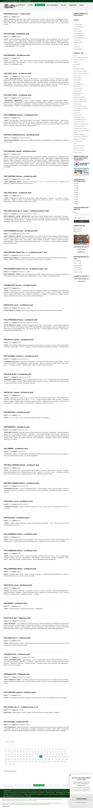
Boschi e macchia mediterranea (81, 73)
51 (20, 754)
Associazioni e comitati (79, 68)
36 (38, 751)
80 (43, 756)
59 (44, 754)
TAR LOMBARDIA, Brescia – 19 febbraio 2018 (20, 320)
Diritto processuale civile (79, 97)
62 (53, 754)
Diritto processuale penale (80, 101)
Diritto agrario (77, 82)
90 (9, 759)
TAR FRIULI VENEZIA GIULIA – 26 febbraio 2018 (21, 135)
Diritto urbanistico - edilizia (23, 179)
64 (59, 754)
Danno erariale (77, 79)
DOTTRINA (30, 5)
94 (20, 759)
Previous (8, 741)
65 (62, 754)
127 (65, 761)
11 (30, 749)
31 (23, 751)
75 (29, 756)
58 (41, 754)
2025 (75, 185)
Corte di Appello (77, 31)
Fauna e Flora (20, 710)
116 (29, 761)
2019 (75, 199)
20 (55, 749)
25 (6, 751)
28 (14, 751)
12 (32, 749)
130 (13, 763)
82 (49, 756)
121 (45, 761)
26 (9, 751)
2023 (75, 190)
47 (9, 754)
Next (12, 741)
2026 (75, 183)
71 (17, 756)
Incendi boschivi (77, 115)
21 (58, 749)
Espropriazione (77, 110)
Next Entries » (14, 771)
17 (47, 749)
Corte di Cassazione (78, 33)
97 (29, 759)
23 (64, 749)
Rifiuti (18, 16)
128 (6, 763)
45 (64, 751)
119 (39, 761)
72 (20, 756)
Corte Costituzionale (78, 26)
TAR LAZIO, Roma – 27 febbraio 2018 (17, 73)
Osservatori (63, 5)
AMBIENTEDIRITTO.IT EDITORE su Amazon (81, 278)
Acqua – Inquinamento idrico (80, 57)
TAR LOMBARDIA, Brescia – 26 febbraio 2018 (20, 115)
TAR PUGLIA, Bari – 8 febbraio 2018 (17, 618)
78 (37, 756)
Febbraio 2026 (77, 272)
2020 (75, 196)
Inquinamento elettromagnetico (81, 124)
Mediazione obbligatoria (79, 134)
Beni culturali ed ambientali (23, 137)
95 (23, 759)
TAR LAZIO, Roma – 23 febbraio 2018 (17, 193)
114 (22, 761)
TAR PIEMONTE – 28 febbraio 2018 (17, 55)
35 (35, 751)
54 (29, 754)
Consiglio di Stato (78, 24)
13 (35, 749)
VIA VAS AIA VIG (34, 322)
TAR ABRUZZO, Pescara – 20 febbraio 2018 (20, 285)
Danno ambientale (78, 77)
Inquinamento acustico (22, 429)
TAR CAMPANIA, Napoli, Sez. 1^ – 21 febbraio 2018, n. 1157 (25, 252)
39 (47, 751)
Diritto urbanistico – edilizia (80, 106)
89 (6, 759)
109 (6, 761)
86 (61, 756)
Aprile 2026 (76, 267)
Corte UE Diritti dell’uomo (80, 38)
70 (15, 756)
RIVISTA (12, 5)
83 (52, 756)
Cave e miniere (77, 75)
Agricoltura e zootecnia (79, 59)
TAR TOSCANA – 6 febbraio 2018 (16, 722)
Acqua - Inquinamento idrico (24, 76)
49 (15, 754)
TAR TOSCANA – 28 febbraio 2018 (16, 34)
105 (56, 759)
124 (55, 761)
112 (16, 761)
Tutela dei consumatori (79, 150)
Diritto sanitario (77, 104)
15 (41, 749)
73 (23, 756)
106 (60, 759)
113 (19, 761)
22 (61, 749)
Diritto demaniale (78, 91)
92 (14, 759)
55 (32, 754)
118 (35, 761)
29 (17, 751)
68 (9, 756)
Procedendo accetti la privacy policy (80, 218)
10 (27, 749)
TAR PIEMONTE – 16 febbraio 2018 (17, 412)
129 (9, 763)
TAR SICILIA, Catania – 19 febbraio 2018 (18, 340)
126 (62, 761)
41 (53, 751)
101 (42, 759)
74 (26, 756)
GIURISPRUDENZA (21, 5)
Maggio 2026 (77, 265)
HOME (6, 5)
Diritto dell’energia (78, 88)
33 (29, 751)
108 (66, 759)
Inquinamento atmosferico (80, 119)
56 (35, 754)
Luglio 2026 (76, 260)
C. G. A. (75, 22)
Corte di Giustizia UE (78, 35)
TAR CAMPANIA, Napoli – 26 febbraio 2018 (20, 151)
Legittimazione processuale (80, 128)
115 (26, 761)
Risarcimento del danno (79, 145)
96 (26, 759)
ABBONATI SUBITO (40, 5)
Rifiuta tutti (6, 806)
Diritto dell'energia (21, 621)
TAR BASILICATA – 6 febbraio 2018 (17, 654)
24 (67, 749)
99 (35, 759)
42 (56, 751)
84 (55, 756)
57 (38, 754)
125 (59, 761)
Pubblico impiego (78, 141)
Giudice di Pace (77, 40)
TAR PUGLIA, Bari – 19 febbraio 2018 (17, 374)
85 (58, 756)
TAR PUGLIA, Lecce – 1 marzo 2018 (17, 14)
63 (56, 754)
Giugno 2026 (77, 263)
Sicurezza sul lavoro (78, 148)
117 (32, 761)
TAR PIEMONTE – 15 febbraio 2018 (17, 427)
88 (67, 756)
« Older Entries (7, 771)
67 (6, 756)
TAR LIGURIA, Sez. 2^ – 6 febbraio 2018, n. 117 (21, 707)
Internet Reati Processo (79, 126)
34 (32, 751)
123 (52, 761)
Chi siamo (81, 5)
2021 (75, 194)
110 (10, 761)
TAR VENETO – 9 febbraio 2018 (15, 603)
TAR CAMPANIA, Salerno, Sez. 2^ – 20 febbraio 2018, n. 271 (25, 269)
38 (44, 751)
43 (59, 751)
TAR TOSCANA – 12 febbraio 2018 (16, 518)
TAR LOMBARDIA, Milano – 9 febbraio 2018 (20, 569)
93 (17, 759)
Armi (75, 66)
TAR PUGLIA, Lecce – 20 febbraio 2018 (18, 305)
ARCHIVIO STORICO (9, 7)
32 (26, 751)
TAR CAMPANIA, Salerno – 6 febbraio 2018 (20, 692)
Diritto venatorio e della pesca (81, 108)
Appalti (19, 36)
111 (13, 761)
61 (50, 754)
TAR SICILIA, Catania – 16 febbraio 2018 (18, 392)
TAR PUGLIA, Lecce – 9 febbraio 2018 (18, 585)
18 (49, 749)
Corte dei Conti (77, 29)
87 (64, 756)
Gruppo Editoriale (72, 5)
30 (20, 751)
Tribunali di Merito (78, 49)
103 (49, 759)
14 (38, 749)
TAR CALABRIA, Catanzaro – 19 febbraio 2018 (21, 356)
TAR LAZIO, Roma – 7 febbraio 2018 (17, 638)
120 (42, 761)
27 (11, 751)
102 (46, 759)
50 (18, 754)
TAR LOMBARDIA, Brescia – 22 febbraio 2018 (20, 231)
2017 (75, 203)
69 (12, 756)
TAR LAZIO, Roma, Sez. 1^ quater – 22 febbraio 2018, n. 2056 (26, 211)
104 (53, 759)
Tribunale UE (77, 46)
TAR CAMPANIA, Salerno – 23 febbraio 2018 (20, 176)
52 (23, 754)
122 (49, 761)
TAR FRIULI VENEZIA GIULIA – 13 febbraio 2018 (21, 465)
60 (47, 754)
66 (65, 754)
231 (74, 55)
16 (44, 749)
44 (61, 751)
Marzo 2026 (76, 269)
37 (41, 751)
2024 (75, 188)
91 (12, 759)
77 (35, 756)
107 (63, 759)
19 (52, 749)
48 (12, 754)
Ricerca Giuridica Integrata (52, 5)
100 (39, 759)
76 (32, 756)
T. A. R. (75, 44)
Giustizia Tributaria (78, 42)
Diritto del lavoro (78, 86)
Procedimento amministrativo (24, 98)
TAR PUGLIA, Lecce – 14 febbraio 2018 (18, 501)
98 (32, 759)
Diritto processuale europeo (80, 99)
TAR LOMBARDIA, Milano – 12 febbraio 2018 (20, 534)
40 (50, 751)
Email (75, 212)
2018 (75, 201)
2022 (75, 192)
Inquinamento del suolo (22, 359)
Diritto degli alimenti (78, 84)
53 (26, 754)
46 (6, 754)
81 (46, 756)
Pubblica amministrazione (80, 139)
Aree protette (20, 213)
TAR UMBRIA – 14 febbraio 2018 (16, 448)
